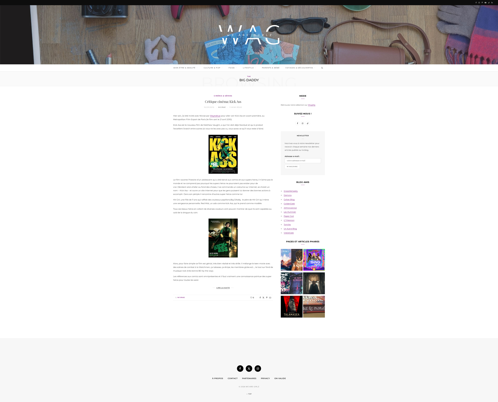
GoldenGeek (289, 203)
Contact (233, 378)
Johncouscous (290, 208)
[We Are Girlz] (249, 34)
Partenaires (249, 378)
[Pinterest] (266, 297)
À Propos (217, 378)
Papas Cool (289, 216)
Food (232, 68)
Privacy (265, 378)
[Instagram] (258, 368)
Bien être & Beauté (185, 68)
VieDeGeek (289, 233)
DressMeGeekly (291, 191)
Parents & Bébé (271, 68)
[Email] (270, 297)
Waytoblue (215, 116)
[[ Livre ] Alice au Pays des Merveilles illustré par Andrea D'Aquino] (314, 307)
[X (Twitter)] (249, 368)
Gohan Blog (289, 199)
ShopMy (311, 105)
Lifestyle (248, 68)
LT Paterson (289, 220)
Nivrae (222, 107)
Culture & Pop (212, 68)
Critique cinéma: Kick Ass (223, 101)
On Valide (280, 378)
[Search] (321, 67)
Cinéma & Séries (223, 96)
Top (250, 394)
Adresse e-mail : (292, 156)
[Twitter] (263, 297)
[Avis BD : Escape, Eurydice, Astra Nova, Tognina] (292, 260)
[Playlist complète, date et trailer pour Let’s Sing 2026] (314, 260)
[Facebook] (260, 297)
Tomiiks (287, 224)
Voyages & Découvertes (299, 68)
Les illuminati (290, 212)
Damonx (288, 195)
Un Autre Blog (290, 229)
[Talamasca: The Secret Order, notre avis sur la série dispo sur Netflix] (292, 307)
